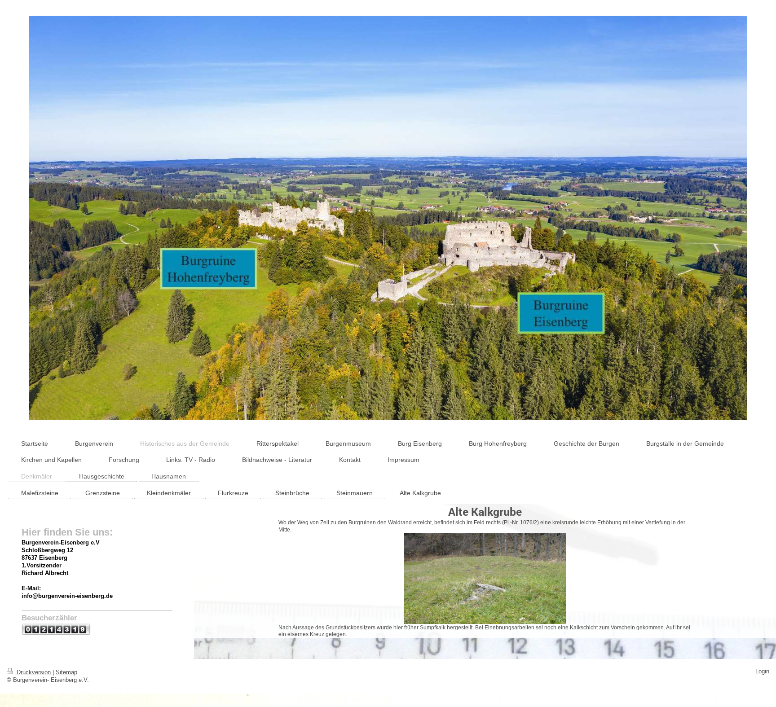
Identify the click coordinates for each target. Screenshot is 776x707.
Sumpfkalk (432, 627)
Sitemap (66, 672)
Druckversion (34, 672)
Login (762, 671)
